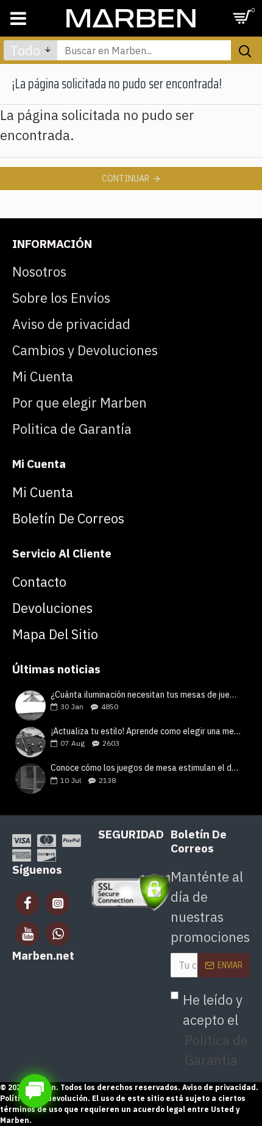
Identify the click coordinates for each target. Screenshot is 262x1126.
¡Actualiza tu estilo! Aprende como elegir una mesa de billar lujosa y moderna (146, 731)
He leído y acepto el (215, 1030)
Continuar (125, 178)
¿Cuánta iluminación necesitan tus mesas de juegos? (146, 694)
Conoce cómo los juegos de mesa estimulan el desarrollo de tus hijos (146, 768)
